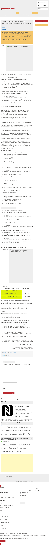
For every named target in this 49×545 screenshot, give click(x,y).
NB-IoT (32, 14)
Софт (15, 13)
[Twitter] (4, 355)
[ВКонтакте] (2, 355)
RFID (18, 13)
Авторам (8, 8)
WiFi (21, 14)
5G (35, 14)
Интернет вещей (27, 13)
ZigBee (28, 14)
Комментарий (6, 367)
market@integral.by (29, 345)
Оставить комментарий (7, 353)
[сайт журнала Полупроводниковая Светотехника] (21, 479)
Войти (2, 9)
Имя (4, 379)
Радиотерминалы (11, 14)
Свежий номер (42, 2)
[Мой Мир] (6, 355)
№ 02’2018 (3, 27)
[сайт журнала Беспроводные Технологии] (40, 476)
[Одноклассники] (5, 355)
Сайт (4, 388)
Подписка (41, 3)
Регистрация (7, 9)
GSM (2, 13)
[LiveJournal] (8, 355)
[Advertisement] (17, 463)
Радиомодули (4, 14)
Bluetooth (25, 14)
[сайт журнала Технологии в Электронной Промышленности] (24, 476)
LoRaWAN (21, 13)
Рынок (11, 13)
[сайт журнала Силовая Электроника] (16, 476)
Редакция (12, 8)
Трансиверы (41, 13)
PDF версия (4, 29)
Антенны (18, 14)
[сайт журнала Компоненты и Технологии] (32, 476)
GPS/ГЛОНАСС (7, 13)
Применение (35, 13)
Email (4, 384)
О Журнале (3, 8)
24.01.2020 (5, 352)
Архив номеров (42, 5)
